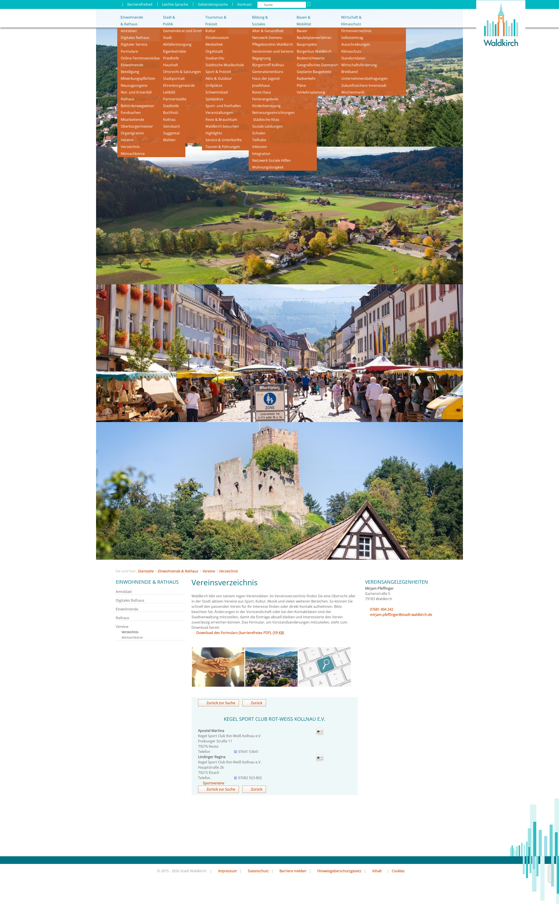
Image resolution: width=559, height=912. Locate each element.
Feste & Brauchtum (221, 119)
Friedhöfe (171, 58)
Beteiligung (130, 71)
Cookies (398, 871)
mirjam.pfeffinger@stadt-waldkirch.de (401, 614)
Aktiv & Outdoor (218, 78)
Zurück (256, 702)
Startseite (146, 571)
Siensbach (171, 126)
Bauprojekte (307, 44)
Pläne (301, 85)
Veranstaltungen (219, 112)
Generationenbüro (267, 71)
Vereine (127, 139)
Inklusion (259, 146)
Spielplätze (214, 99)
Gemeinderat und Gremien (185, 30)
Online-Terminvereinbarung (144, 58)
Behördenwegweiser (137, 105)
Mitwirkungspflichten (138, 78)
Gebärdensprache (213, 4)
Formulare (129, 51)
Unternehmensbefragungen (364, 78)
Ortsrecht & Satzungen (182, 71)
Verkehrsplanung (311, 92)
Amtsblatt (129, 30)
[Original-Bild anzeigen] (218, 685)
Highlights (213, 133)
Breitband (349, 71)
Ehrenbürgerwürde (179, 85)
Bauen (302, 30)
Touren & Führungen (222, 146)
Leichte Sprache (175, 4)
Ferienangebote (265, 99)
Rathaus (127, 99)
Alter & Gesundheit (268, 30)
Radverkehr (306, 78)
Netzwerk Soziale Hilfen (271, 160)
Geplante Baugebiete (314, 71)
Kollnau (169, 119)
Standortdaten (353, 58)
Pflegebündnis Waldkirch (272, 44)
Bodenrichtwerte (310, 58)
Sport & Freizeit (218, 71)
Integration (261, 153)
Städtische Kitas (265, 119)
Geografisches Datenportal (319, 65)
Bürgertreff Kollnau (268, 65)
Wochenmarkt (353, 92)
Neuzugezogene (134, 85)
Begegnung (261, 58)
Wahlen (169, 139)
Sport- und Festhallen (223, 105)
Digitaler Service (134, 44)
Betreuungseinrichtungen (273, 112)
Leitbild (169, 92)
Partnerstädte (174, 99)
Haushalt (170, 65)
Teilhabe (259, 139)
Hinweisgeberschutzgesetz (339, 871)
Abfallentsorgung (177, 44)
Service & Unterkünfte (223, 139)
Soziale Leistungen (267, 126)
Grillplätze (213, 85)
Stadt (167, 37)
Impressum (227, 871)
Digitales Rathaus (135, 37)
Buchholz (170, 112)
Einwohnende (132, 65)
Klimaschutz (351, 51)
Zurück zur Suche (221, 702)
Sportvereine (213, 783)
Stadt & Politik (169, 20)
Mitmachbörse (133, 153)
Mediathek (214, 44)
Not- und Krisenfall (136, 92)
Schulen (258, 133)
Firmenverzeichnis (356, 30)
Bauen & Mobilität (304, 20)
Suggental (171, 133)
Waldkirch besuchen (222, 126)
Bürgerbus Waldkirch (314, 51)
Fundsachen (131, 112)
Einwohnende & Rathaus (129, 20)
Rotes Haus (261, 92)
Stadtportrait (174, 78)
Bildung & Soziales (260, 20)
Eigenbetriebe (174, 51)
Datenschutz (258, 871)
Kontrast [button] (244, 4)
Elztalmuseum (217, 37)
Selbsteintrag (352, 37)
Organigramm (132, 133)
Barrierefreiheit (140, 4)
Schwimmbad (216, 92)
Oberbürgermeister (137, 126)
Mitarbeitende (132, 119)
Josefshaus (261, 85)
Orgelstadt (214, 51)
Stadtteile (171, 105)
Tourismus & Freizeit (215, 20)
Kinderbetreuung (266, 105)
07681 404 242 (381, 609)
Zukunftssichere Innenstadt (363, 85)
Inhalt (377, 871)
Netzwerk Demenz (267, 37)
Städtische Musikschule (224, 65)
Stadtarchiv (214, 58)
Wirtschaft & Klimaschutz (351, 20)
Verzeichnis (130, 146)
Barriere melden (293, 871)
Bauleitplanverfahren (314, 37)
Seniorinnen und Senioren (273, 51)
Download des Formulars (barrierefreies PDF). (240, 632)
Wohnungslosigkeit (268, 167)
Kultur (210, 30)
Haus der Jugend (266, 78)
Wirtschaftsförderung (359, 65)
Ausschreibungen (355, 44)
